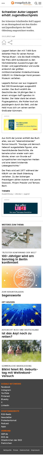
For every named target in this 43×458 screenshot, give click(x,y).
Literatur (18, 194)
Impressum (35, 450)
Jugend (26, 194)
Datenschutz (24, 450)
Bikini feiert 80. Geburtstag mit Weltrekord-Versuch (20, 373)
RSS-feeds (6, 414)
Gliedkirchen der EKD (11, 440)
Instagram (6, 390)
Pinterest (5, 396)
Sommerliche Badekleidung (17, 366)
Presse (15, 450)
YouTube (5, 393)
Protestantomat (8, 420)
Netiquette (7, 450)
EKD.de (4, 437)
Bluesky (5, 399)
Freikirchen (6, 443)
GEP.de (4, 434)
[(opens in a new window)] (21, 124)
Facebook (5, 387)
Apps (3, 426)
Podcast (5, 423)
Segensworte (11, 295)
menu (3, 3)
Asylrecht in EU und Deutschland (20, 330)
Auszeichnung (7, 194)
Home (4, 42)
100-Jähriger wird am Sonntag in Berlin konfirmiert (18, 259)
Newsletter (6, 417)
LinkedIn (5, 405)
